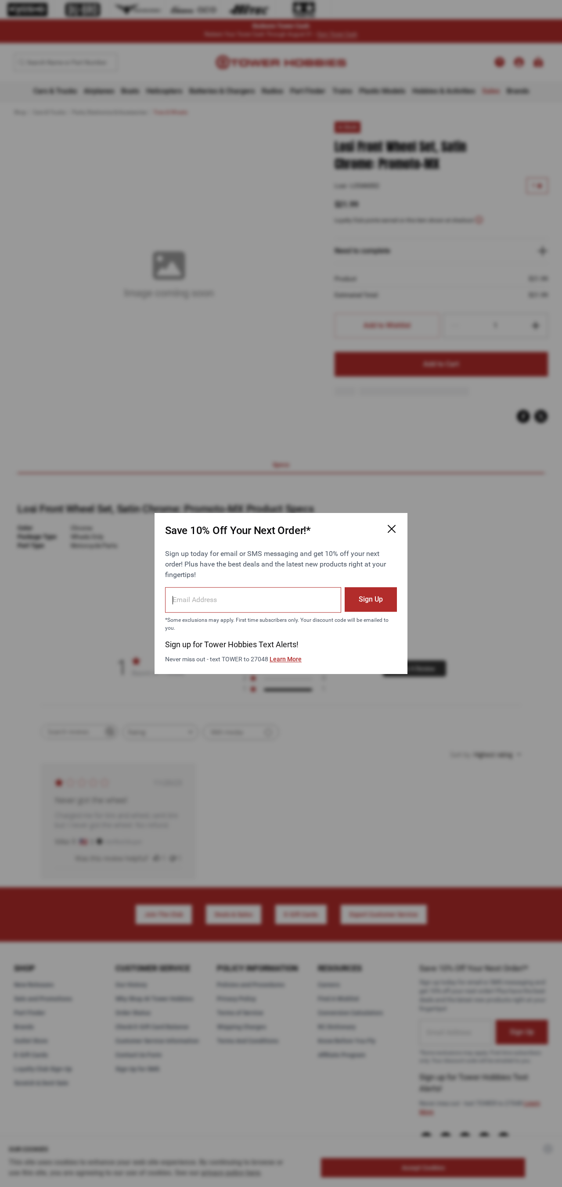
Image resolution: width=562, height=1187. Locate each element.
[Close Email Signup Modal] (391, 529)
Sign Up (371, 599)
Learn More (286, 659)
